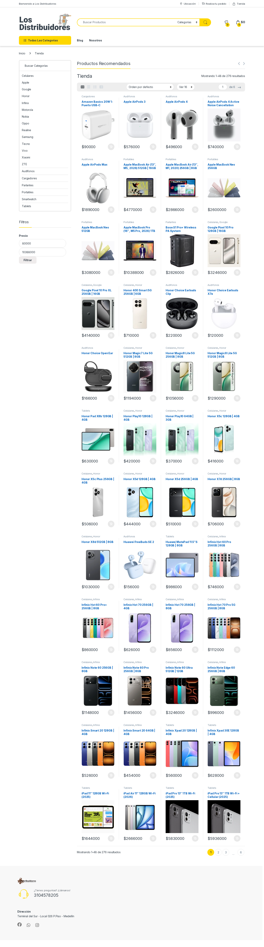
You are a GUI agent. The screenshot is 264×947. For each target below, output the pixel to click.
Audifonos (129, 96)
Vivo (24, 150)
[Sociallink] (19, 924)
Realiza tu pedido (216, 3)
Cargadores (88, 96)
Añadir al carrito (110, 147)
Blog (80, 40)
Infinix (222, 536)
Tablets (86, 410)
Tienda (241, 3)
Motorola (27, 109)
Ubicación (190, 3)
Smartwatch (29, 199)
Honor (138, 285)
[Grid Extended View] (88, 87)
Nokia (25, 116)
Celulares (213, 222)
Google (223, 222)
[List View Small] (101, 87)
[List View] (95, 87)
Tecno (26, 143)
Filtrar (28, 260)
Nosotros (95, 40)
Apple (25, 82)
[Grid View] (82, 87)
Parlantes (171, 222)
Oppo (25, 123)
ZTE (24, 164)
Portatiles (128, 159)
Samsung (27, 136)
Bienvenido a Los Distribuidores (37, 3)
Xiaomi (26, 157)
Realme (26, 130)
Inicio (22, 53)
